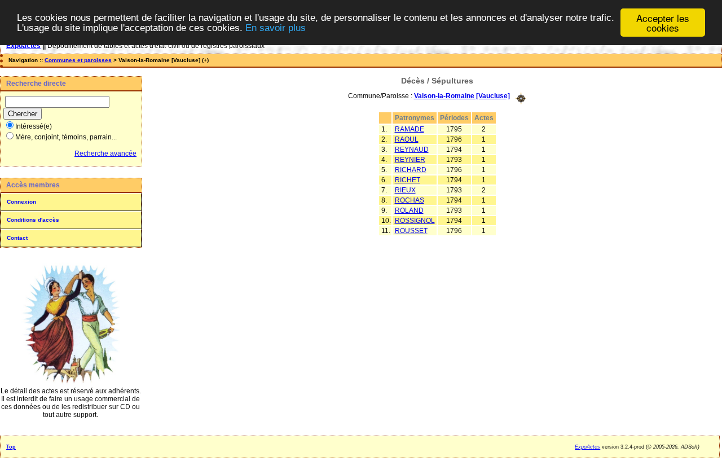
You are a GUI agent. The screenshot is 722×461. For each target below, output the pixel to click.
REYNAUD (412, 149)
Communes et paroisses (78, 60)
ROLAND (409, 210)
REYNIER (410, 160)
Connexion (21, 202)
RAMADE (409, 129)
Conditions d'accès (33, 220)
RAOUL (407, 139)
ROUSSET (411, 231)
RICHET (407, 180)
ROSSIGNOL (415, 221)
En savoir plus (275, 28)
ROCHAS (409, 200)
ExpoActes (587, 447)
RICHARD (410, 170)
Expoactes (23, 46)
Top (11, 447)
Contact (17, 238)
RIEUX (405, 190)
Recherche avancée (105, 153)
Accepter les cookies (662, 22)
